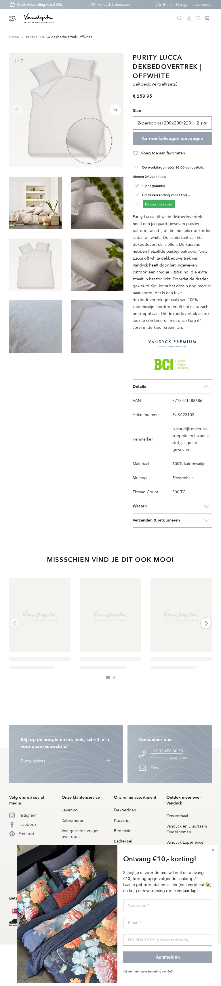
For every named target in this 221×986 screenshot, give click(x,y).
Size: (138, 110)
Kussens (121, 820)
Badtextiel (123, 841)
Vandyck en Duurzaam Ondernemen (186, 829)
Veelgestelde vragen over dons (81, 833)
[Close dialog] (213, 850)
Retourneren (73, 820)
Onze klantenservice (81, 797)
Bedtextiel (123, 831)
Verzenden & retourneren (156, 520)
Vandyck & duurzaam (114, 4)
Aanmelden (168, 957)
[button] (13, 18)
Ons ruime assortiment (135, 797)
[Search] (179, 18)
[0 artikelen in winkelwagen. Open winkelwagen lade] (207, 18)
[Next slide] (115, 110)
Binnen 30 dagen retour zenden (188, 4)
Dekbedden (125, 810)
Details (139, 386)
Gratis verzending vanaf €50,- (40, 4)
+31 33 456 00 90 (166, 751)
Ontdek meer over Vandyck (183, 800)
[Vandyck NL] (39, 18)
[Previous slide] (17, 110)
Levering (70, 810)
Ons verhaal (177, 816)
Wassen (140, 506)
